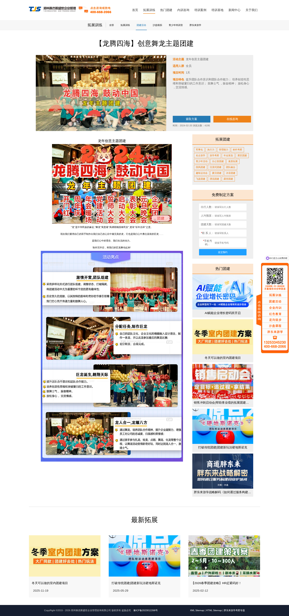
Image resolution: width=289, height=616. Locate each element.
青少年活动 (202, 161)
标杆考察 (237, 149)
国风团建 (200, 167)
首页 (135, 10)
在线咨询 (232, 119)
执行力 (210, 149)
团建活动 (141, 25)
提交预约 (222, 252)
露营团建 (228, 178)
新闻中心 (234, 10)
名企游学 (200, 155)
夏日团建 (216, 173)
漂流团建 (214, 178)
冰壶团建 (230, 173)
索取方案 (191, 119)
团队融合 (230, 167)
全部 (111, 25)
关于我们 (252, 10)
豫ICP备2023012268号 (145, 610)
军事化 (199, 149)
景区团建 (242, 155)
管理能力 (223, 149)
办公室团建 (218, 161)
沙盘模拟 (157, 25)
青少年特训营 (176, 25)
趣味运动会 (202, 173)
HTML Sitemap (214, 610)
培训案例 (200, 10)
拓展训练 (149, 10)
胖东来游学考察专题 (234, 610)
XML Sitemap (197, 610)
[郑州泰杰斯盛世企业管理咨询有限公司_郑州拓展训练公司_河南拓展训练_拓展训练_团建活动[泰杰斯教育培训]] (52, 10)
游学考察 (214, 155)
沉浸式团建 (215, 167)
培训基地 (217, 10)
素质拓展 (233, 161)
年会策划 (228, 155)
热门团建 (166, 10)
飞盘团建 (200, 178)
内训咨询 (183, 10)
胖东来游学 (195, 25)
